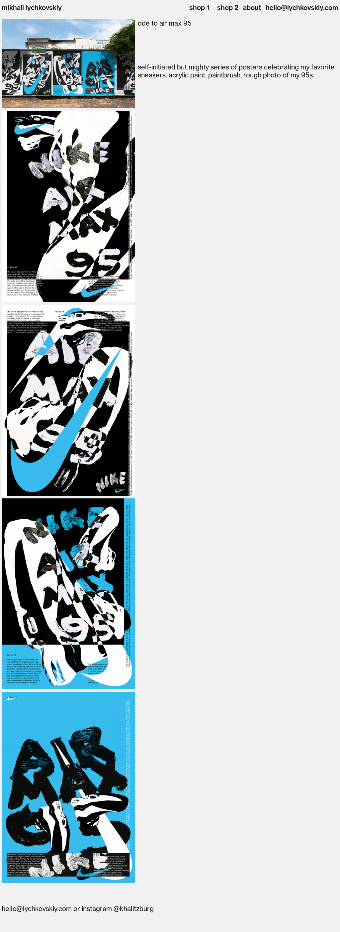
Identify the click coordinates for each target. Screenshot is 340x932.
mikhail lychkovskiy (32, 7)
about (252, 7)
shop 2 (227, 7)
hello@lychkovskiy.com (302, 7)
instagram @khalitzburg (118, 908)
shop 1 (199, 7)
